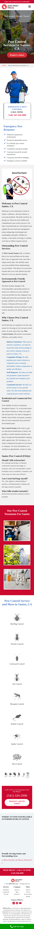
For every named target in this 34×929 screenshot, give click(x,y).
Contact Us (17, 894)
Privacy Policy (28, 894)
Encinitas (11, 860)
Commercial (6, 892)
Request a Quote (17, 55)
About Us (17, 890)
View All (6, 894)
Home (4, 65)
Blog (17, 892)
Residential (6, 890)
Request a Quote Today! (17, 802)
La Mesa (5, 860)
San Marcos (19, 860)
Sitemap (28, 896)
